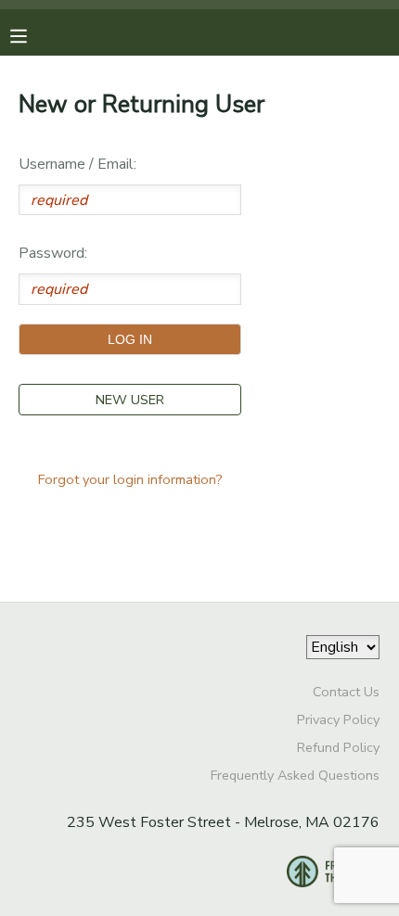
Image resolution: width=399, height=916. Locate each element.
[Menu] (32, 34)
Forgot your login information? (130, 479)
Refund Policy (338, 747)
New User (130, 399)
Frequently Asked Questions (295, 775)
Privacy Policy (338, 719)
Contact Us (346, 691)
